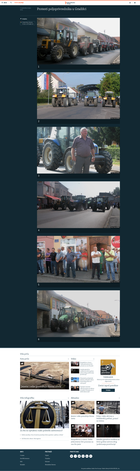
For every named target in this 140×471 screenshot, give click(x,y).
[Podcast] (130, 3)
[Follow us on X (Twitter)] (75, 456)
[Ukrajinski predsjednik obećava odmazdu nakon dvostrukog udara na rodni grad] (75, 379)
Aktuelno (75, 398)
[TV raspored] (90, 456)
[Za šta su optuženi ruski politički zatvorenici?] (44, 414)
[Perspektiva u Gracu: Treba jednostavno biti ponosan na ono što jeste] (75, 364)
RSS (21, 461)
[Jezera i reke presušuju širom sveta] (44, 375)
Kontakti (22, 464)
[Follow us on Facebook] (71, 456)
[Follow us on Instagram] (83, 456)
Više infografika (27, 398)
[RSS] (86, 456)
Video (73, 359)
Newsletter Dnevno (50, 464)
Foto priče (24, 359)
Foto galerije (19, 2)
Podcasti (47, 461)
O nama (22, 455)
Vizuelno (47, 458)
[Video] (135, 3)
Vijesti (47, 455)
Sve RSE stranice (24, 458)
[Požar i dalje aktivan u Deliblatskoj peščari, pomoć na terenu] (108, 407)
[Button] (23, 19)
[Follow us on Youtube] (79, 456)
